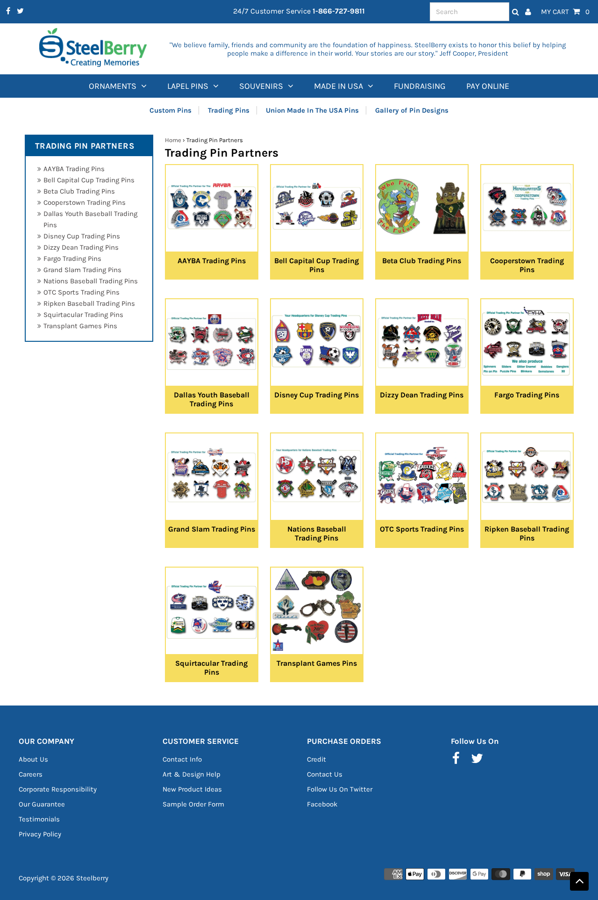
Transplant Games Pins (80, 326)
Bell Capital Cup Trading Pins (89, 180)
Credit (316, 759)
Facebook (322, 804)
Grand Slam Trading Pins (82, 270)
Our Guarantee (42, 804)
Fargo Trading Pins (72, 258)
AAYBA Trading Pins (74, 169)
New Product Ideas (192, 789)
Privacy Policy (40, 834)
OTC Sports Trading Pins (81, 292)
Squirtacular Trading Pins (83, 314)
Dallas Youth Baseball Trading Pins (211, 399)
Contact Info (182, 759)
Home (173, 140)
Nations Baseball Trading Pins (90, 281)
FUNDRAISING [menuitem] (420, 86)
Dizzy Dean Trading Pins (81, 247)
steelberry (92, 878)
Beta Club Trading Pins (79, 191)
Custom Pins (171, 110)
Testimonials (39, 819)
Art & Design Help (192, 774)
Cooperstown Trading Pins (84, 202)
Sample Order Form (193, 804)
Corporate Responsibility (58, 789)
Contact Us (324, 774)
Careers (31, 774)
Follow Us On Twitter (339, 789)
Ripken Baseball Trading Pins (89, 303)
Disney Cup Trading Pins (81, 236)
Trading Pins (228, 110)
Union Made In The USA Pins (312, 110)
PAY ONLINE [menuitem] (487, 86)
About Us (33, 759)
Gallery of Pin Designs (411, 110)
